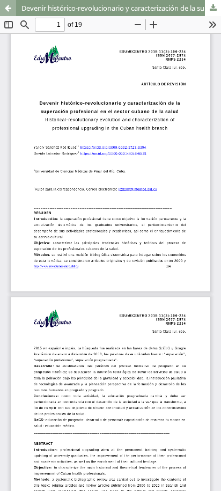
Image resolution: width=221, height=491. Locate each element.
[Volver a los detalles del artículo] (8, 8)
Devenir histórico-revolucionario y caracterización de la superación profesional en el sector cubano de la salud (121, 8)
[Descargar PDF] (213, 8)
